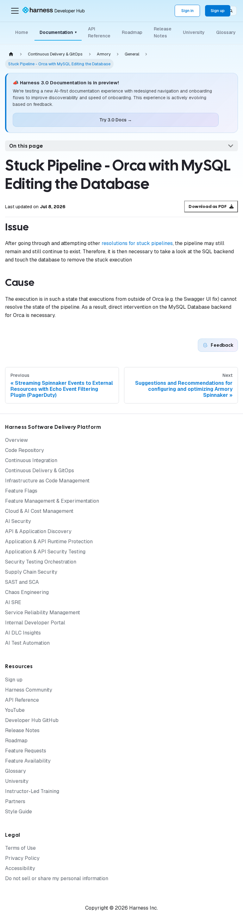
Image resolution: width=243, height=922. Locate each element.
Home (21, 32)
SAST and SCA (22, 582)
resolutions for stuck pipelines (137, 243)
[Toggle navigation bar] (15, 11)
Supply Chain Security (31, 572)
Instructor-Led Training (32, 791)
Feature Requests (25, 750)
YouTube (15, 710)
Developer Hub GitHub (32, 720)
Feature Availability (28, 761)
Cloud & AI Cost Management (39, 511)
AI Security (18, 521)
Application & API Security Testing (45, 551)
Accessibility (20, 868)
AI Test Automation (27, 643)
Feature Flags (21, 490)
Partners (15, 801)
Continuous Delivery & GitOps (39, 470)
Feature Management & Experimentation (52, 501)
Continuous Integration (31, 460)
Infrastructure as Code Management (47, 480)
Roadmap (132, 32)
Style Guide (18, 811)
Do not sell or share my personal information (56, 878)
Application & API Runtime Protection (49, 541)
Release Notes (162, 32)
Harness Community (28, 690)
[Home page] (11, 54)
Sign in (187, 10)
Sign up (218, 10)
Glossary (226, 32)
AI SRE (13, 602)
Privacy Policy (22, 858)
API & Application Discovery (38, 531)
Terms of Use (20, 848)
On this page (26, 146)
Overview (16, 440)
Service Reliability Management (42, 612)
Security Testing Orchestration (40, 561)
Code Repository (24, 450)
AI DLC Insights (23, 632)
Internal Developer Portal (35, 622)
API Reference (99, 32)
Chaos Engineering (27, 592)
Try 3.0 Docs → (115, 120)
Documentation (58, 32)
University (194, 32)
